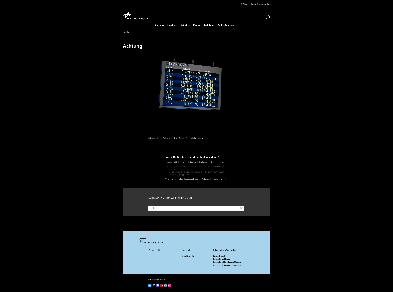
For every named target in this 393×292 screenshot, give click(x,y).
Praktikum (209, 25)
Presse (253, 4)
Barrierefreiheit (264, 4)
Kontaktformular (187, 256)
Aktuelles (185, 25)
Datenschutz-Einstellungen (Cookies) (227, 262)
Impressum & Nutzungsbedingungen (227, 265)
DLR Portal (245, 4)
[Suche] (268, 17)
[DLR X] (153, 286)
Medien (196, 25)
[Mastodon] (157, 286)
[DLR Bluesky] (149, 286)
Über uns (159, 25)
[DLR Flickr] (169, 286)
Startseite (126, 32)
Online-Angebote (226, 25)
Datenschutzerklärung (221, 259)
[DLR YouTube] (161, 286)
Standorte (172, 25)
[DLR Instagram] (165, 286)
